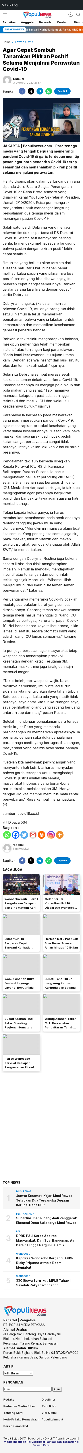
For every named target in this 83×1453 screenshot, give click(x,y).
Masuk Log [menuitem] (10, 5)
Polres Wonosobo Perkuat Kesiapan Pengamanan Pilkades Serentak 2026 (21, 1065)
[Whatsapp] (7, 835)
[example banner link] (25, 1315)
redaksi (18, 79)
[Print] (41, 835)
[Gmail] (33, 835)
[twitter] (31, 91)
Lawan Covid (24, 42)
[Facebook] (15, 835)
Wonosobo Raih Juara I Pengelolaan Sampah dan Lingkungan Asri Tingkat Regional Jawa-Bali (21, 907)
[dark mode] (70, 14)
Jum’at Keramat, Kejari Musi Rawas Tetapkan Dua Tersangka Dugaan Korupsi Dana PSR (44, 1200)
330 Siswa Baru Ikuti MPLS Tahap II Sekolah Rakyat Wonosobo (43, 1283)
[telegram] (40, 91)
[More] (60, 835)
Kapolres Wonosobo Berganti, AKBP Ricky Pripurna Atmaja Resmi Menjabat (44, 1262)
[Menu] (5, 15)
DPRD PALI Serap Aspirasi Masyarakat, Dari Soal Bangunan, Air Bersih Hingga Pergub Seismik (45, 1240)
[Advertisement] (41, 1119)
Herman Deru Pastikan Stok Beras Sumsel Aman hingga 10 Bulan (61, 943)
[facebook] (22, 91)
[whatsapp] (48, 91)
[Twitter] (24, 835)
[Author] (7, 80)
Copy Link (62, 91)
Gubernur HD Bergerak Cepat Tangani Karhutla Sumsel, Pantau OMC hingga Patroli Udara (20, 947)
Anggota (27, 22)
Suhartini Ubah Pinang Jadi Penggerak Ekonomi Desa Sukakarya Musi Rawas (46, 1220)
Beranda (45, 22)
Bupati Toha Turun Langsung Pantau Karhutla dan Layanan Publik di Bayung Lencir (61, 987)
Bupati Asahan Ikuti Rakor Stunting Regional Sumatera (18, 1023)
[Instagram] (51, 835)
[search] (78, 14)
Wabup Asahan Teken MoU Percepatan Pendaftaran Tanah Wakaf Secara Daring (61, 1025)
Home (7, 42)
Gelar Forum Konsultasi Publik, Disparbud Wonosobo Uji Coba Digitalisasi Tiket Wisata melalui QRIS (60, 909)
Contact (63, 22)
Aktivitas (9, 22)
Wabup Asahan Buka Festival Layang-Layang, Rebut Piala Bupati (19, 985)
